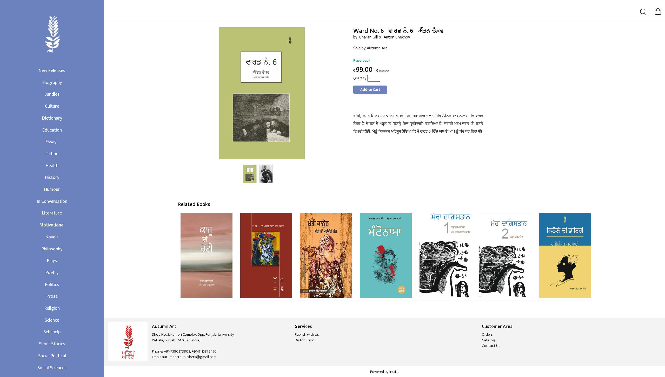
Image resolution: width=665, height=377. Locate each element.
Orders (487, 334)
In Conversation (52, 201)
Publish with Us (307, 334)
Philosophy (52, 249)
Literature (52, 213)
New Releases (52, 71)
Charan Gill (368, 37)
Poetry (51, 273)
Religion (52, 308)
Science (52, 320)
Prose (52, 296)
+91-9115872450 (204, 351)
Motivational (51, 225)
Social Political (52, 356)
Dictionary (52, 118)
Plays (52, 261)
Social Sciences (51, 368)
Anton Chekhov (397, 37)
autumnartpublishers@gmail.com (189, 357)
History (52, 177)
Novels (51, 237)
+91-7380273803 (177, 351)
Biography (52, 83)
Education (52, 130)
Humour (52, 189)
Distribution (304, 340)
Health (52, 166)
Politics (52, 285)
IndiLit (394, 371)
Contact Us (491, 345)
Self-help (52, 332)
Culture (52, 106)
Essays (51, 142)
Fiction (51, 154)
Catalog (488, 340)
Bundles (51, 94)
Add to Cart (370, 90)
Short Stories (52, 344)
